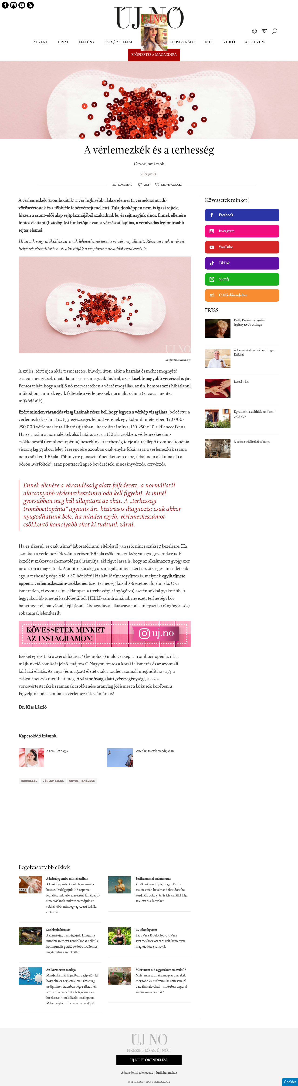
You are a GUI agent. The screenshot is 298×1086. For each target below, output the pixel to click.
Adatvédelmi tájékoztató (137, 1073)
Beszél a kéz (241, 382)
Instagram (226, 231)
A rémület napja (57, 751)
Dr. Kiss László (33, 707)
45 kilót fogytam (146, 930)
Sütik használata (166, 1073)
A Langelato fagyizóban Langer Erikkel (254, 352)
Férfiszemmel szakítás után (153, 879)
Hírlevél (264, 31)
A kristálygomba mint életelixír (67, 879)
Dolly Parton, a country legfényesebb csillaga (249, 322)
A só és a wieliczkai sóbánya (252, 442)
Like (146, 184)
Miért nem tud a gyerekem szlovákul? (161, 970)
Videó (229, 42)
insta (13, 5)
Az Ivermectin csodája (61, 970)
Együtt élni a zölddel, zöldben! (254, 412)
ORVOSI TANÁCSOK (82, 781)
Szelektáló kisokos (58, 930)
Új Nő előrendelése (233, 295)
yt (21, 5)
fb (5, 5)
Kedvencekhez (171, 184)
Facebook (226, 215)
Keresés (274, 31)
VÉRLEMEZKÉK (53, 781)
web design (136, 1082)
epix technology (158, 1082)
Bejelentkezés (254, 31)
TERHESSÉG (28, 781)
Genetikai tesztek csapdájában (154, 751)
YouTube (226, 247)
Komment (125, 184)
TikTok (224, 263)
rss (30, 5)
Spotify (224, 279)
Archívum (255, 42)
